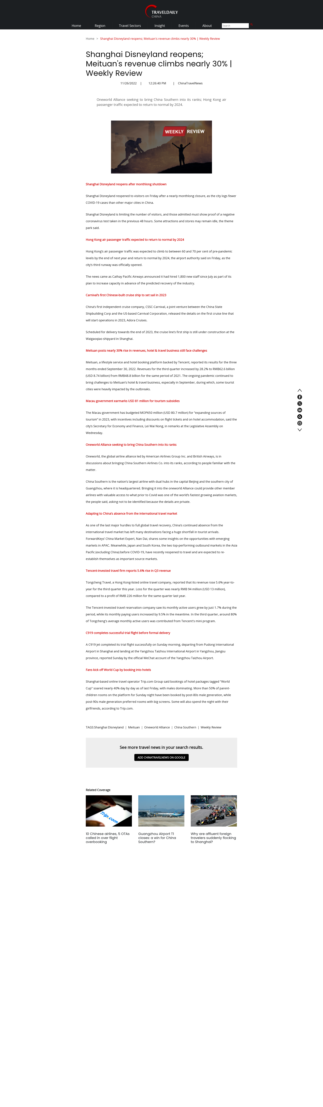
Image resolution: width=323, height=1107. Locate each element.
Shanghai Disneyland (109, 727)
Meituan (134, 727)
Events (183, 25)
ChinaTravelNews (190, 83)
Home (76, 25)
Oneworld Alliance (157, 727)
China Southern (185, 727)
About (207, 25)
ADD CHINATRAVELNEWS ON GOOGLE (161, 757)
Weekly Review (211, 727)
